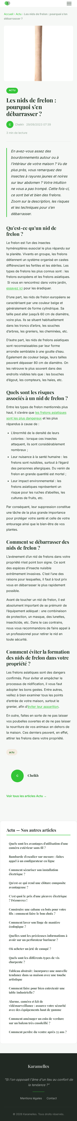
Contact (52, 1098)
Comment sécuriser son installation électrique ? (33, 872)
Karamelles (38, 1066)
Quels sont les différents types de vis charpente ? (34, 960)
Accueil (8, 14)
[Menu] (69, 3)
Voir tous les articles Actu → (26, 796)
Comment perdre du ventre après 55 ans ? (38, 1032)
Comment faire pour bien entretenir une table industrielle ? (37, 990)
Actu (19, 14)
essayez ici (14, 288)
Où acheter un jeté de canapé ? (30, 949)
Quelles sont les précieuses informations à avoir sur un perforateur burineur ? (38, 938)
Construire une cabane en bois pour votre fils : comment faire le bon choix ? (37, 911)
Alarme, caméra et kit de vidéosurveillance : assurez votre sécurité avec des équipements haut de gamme (37, 1005)
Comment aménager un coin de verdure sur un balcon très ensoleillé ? (36, 1021)
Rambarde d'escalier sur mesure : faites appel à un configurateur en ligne (36, 859)
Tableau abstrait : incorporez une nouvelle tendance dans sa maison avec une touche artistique (38, 975)
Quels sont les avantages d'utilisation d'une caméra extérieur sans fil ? (38, 846)
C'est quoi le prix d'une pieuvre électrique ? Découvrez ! (38, 898)
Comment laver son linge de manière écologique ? (34, 924)
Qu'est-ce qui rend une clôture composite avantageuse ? (37, 885)
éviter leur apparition (43, 707)
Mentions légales (31, 1098)
